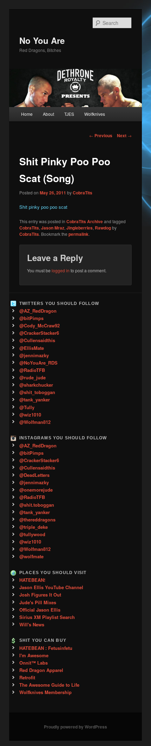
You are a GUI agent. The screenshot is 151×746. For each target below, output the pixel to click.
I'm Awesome (33, 655)
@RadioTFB (32, 370)
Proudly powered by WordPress (75, 727)
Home (27, 114)
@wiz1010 (30, 414)
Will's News (31, 624)
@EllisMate (31, 348)
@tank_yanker (34, 399)
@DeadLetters (34, 475)
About (48, 114)
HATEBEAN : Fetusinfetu (45, 648)
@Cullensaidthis (37, 340)
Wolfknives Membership (45, 692)
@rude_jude (32, 377)
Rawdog (103, 228)
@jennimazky (34, 355)
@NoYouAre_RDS (38, 362)
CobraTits (82, 192)
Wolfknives (94, 114)
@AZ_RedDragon (38, 310)
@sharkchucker (36, 384)
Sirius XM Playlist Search (47, 617)
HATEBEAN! (32, 580)
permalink (78, 234)
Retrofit (27, 677)
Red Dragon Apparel (41, 670)
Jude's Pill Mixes (37, 602)
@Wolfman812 (35, 422)
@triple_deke (33, 527)
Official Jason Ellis (39, 609)
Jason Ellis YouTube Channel (51, 587)
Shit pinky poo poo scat (43, 207)
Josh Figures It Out (40, 594)
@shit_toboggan (37, 392)
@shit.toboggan (36, 504)
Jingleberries (79, 228)
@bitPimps (31, 318)
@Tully (26, 407)
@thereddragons (37, 519)
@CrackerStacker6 (39, 332)
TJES (69, 114)
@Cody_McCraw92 (39, 325)
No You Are (42, 40)
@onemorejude (36, 489)
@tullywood (32, 534)
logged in (61, 270)
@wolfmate (31, 556)
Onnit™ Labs (33, 662)
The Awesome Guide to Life (49, 684)
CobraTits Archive (84, 221)
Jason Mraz (52, 228)
